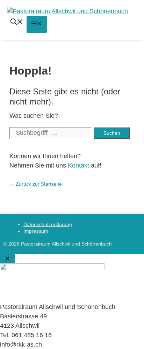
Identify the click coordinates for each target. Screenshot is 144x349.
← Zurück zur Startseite (35, 184)
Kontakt (78, 165)
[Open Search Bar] (17, 22)
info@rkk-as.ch (21, 344)
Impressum (35, 231)
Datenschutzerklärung (47, 224)
